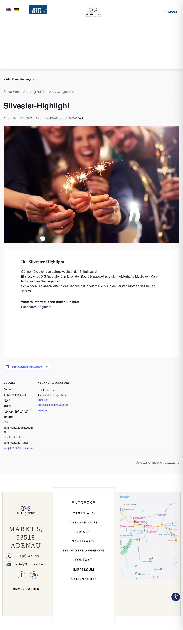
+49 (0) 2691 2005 (29, 556)
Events (7, 437)
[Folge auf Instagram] (34, 575)
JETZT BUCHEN (38, 11)
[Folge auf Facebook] (21, 575)
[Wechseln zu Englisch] (9, 9)
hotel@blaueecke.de (31, 564)
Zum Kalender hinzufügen (27, 366)
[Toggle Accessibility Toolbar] (175, 596)
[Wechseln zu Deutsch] (17, 9)
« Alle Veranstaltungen (19, 79)
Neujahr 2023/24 (13, 448)
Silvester (17, 437)
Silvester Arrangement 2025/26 (156, 462)
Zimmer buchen (25, 589)
